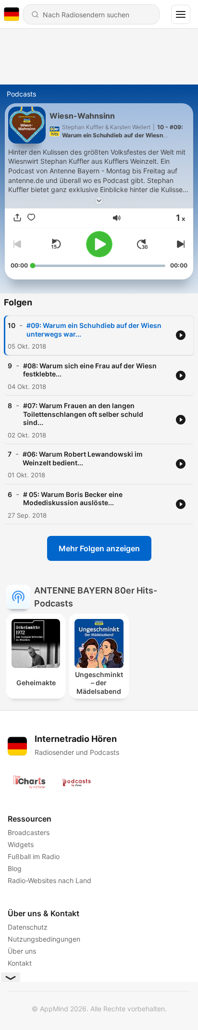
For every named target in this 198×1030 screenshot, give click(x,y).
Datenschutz (28, 927)
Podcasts (21, 94)
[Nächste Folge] (179, 244)
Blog (15, 868)
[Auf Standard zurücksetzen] (55, 244)
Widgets (21, 844)
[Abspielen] (99, 244)
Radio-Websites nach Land (49, 880)
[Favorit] (31, 218)
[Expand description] (99, 200)
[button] (117, 218)
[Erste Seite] (142, 244)
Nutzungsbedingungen (44, 939)
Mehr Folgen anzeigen (99, 548)
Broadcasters (29, 832)
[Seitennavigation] (180, 14)
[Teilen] (17, 218)
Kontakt (20, 963)
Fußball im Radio (34, 856)
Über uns (22, 951)
